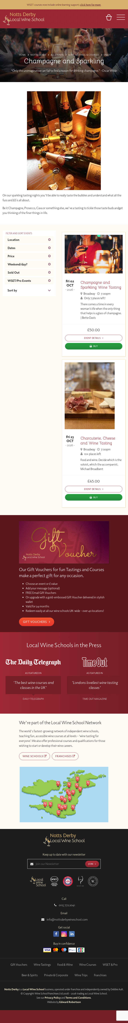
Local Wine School (33, 989)
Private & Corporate (56, 975)
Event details (92, 337)
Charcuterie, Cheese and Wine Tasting (97, 441)
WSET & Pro (110, 965)
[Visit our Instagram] (64, 934)
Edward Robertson (70, 1002)
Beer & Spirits (30, 975)
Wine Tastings (42, 965)
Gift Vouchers (35, 622)
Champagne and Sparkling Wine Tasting (100, 285)
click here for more (90, 4)
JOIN (91, 863)
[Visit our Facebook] (56, 934)
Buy (95, 346)
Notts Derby (11, 989)
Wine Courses (87, 965)
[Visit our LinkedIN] (72, 934)
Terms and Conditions (78, 997)
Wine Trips (81, 975)
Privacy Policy (53, 997)
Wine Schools (33, 756)
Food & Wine (65, 965)
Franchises (63, 756)
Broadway (89, 293)
